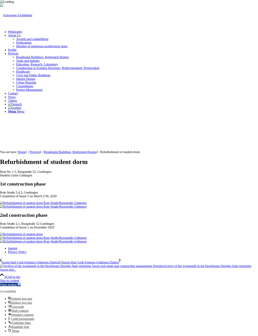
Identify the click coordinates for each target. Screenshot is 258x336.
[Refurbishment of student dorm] (21, 234)
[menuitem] (133, 32)
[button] (10, 284)
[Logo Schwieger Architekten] (16, 15)
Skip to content (9, 280)
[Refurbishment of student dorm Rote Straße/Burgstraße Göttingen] (43, 203)
